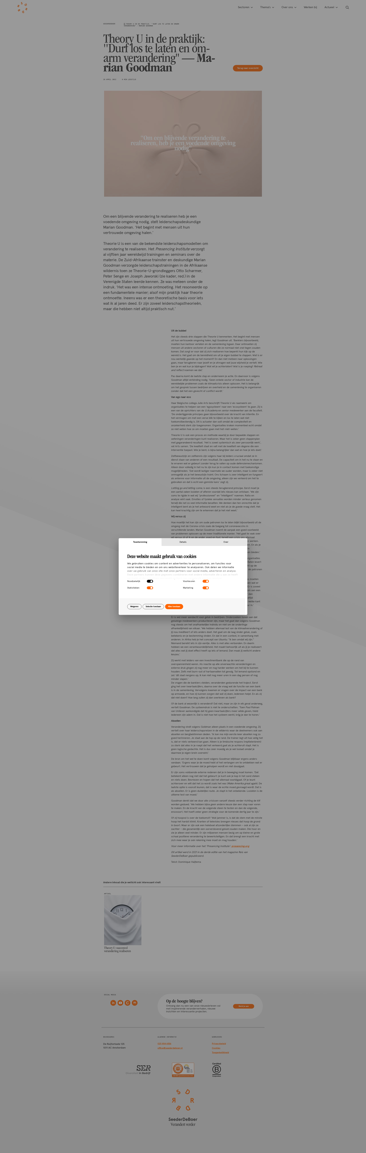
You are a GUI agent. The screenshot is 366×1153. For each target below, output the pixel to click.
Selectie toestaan (153, 607)
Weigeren (134, 607)
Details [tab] (183, 542)
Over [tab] (225, 542)
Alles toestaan (174, 607)
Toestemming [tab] (140, 542)
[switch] (206, 581)
